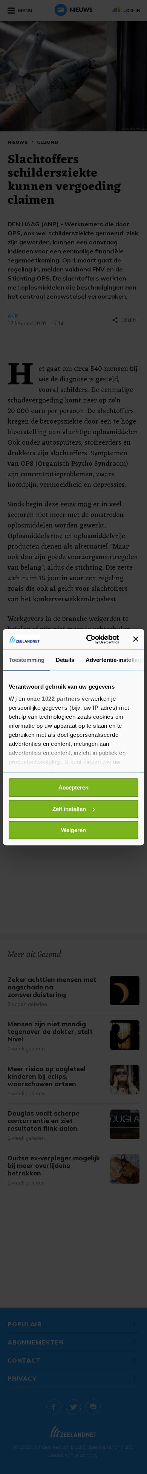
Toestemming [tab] (26, 660)
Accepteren (73, 787)
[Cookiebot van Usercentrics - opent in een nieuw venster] (89, 639)
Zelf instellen (69, 809)
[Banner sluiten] (135, 639)
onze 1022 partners (53, 698)
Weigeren (73, 830)
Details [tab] (65, 660)
